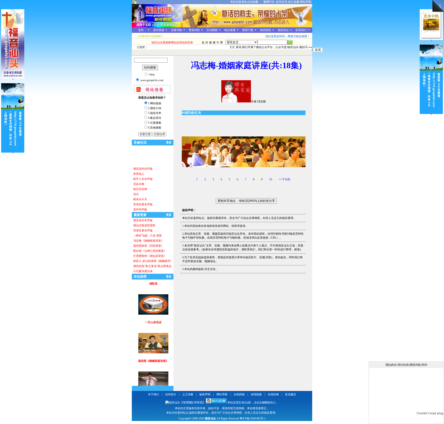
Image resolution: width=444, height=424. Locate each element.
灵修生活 (140, 142)
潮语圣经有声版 (143, 168)
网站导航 (305, 1)
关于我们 (153, 394)
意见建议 (290, 394)
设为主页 (281, 1)
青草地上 (138, 173)
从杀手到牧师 (153, 385)
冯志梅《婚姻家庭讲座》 (148, 240)
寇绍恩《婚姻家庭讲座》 (153, 346)
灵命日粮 (138, 184)
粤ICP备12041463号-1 (253, 418)
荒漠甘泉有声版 (143, 204)
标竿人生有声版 (143, 179)
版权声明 (204, 394)
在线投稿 (239, 394)
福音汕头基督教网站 (157, 15)
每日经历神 (140, 189)
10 (270, 179)
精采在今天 (140, 199)
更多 (169, 142)
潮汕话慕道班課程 (144, 225)
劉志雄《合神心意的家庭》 (149, 250)
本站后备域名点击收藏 (244, 1)
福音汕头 (210, 418)
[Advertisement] (147, 155)
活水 (136, 194)
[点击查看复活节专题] (247, 26)
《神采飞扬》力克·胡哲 (147, 235)
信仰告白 (170, 394)
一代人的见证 (153, 307)
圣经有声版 (140, 209)
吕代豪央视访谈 (143, 271)
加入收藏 (293, 1)
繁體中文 (268, 1)
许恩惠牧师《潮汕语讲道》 (149, 256)
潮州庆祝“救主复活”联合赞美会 (152, 266)
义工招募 (187, 394)
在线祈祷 (273, 394)
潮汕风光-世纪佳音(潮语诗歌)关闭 (406, 364)
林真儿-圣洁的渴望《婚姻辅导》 (153, 261)
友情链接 (256, 394)
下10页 (286, 179)
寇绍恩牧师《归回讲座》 (148, 245)
